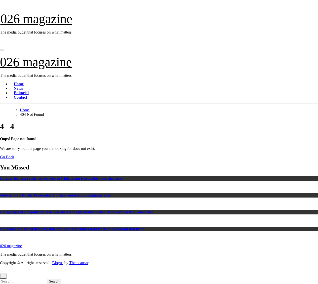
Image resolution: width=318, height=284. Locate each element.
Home (19, 84)
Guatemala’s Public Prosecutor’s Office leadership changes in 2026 (55, 195)
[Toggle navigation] (2, 49)
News (18, 88)
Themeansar (78, 263)
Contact (20, 97)
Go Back (7, 157)
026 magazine (36, 19)
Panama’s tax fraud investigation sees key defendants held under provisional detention (72, 229)
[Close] (3, 276)
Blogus (57, 263)
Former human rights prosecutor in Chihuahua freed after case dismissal (61, 178)
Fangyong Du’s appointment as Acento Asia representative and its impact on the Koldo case (76, 212)
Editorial (21, 93)
